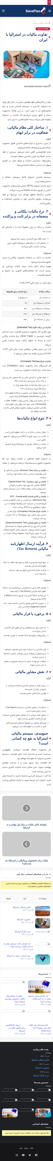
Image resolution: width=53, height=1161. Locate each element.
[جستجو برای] (49, 12)
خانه (47, 23)
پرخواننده (43, 898)
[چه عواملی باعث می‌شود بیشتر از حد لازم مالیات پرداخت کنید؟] (42, 947)
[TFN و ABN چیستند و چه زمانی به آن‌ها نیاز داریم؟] (43, 1103)
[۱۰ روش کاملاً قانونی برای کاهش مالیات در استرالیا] (13, 1015)
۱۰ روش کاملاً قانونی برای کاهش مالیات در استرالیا (15, 1028)
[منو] (3, 12)
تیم (21, 1148)
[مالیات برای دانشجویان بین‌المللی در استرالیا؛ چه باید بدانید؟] (10, 1103)
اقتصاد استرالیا (38, 23)
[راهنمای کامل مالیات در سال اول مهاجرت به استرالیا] (26, 1112)
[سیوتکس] (35, 11)
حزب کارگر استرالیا (22, 932)
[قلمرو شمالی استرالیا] (42, 911)
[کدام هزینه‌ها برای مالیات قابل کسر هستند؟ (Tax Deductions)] (39, 1015)
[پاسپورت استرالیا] (42, 923)
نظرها (8, 898)
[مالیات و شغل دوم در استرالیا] (26, 1103)
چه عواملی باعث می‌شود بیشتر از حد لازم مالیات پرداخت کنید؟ (39, 999)
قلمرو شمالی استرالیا (21, 907)
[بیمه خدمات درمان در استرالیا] (42, 960)
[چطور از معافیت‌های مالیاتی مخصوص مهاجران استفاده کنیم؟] (13, 986)
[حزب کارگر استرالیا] (42, 935)
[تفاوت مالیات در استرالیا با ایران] (43, 1112)
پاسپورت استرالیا (23, 919)
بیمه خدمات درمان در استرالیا (18, 956)
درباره (26, 1148)
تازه (24, 898)
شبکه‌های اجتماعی (40, 1124)
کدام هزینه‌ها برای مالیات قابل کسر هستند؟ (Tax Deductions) (39, 1028)
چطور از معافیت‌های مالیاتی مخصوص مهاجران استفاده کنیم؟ (15, 999)
